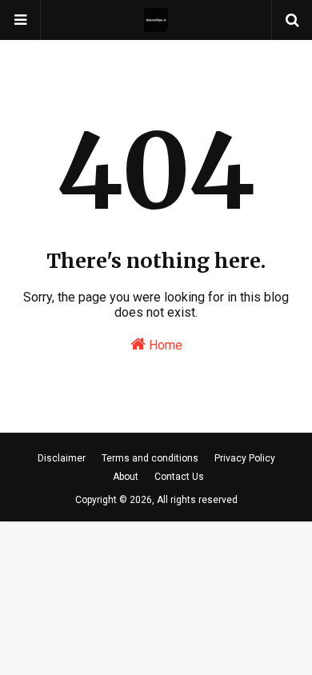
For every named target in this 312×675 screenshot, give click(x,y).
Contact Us (179, 476)
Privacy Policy (244, 458)
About (125, 476)
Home (164, 345)
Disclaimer (62, 458)
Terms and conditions (150, 458)
